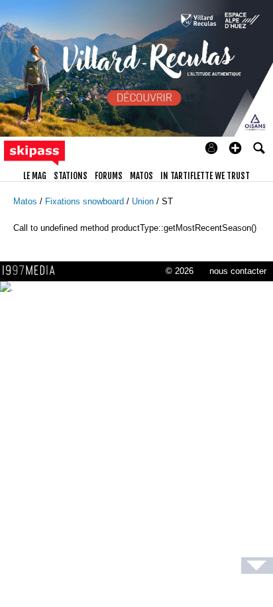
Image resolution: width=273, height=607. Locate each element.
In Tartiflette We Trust (205, 175)
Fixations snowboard (86, 201)
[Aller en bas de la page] (257, 565)
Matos (26, 201)
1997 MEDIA (32, 270)
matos (141, 175)
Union (144, 201)
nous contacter (237, 271)
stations (70, 175)
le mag (34, 175)
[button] (235, 148)
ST (167, 201)
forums (109, 175)
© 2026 (179, 271)
